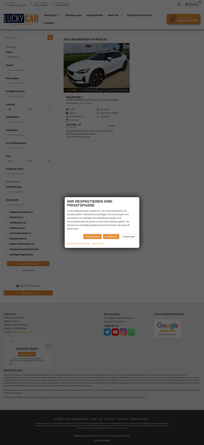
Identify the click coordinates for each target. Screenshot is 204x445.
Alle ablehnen (111, 236)
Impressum (97, 243)
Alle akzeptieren (92, 236)
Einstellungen (129, 236)
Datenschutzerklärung (78, 243)
